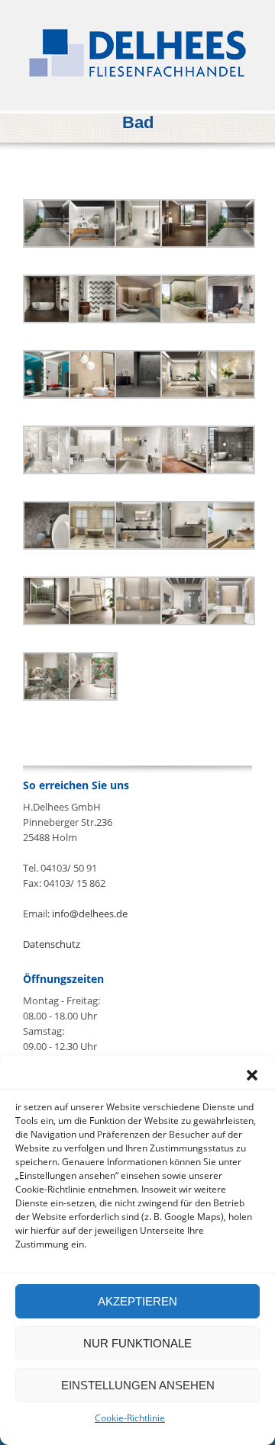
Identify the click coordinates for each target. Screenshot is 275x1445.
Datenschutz (51, 944)
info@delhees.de (90, 913)
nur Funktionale (137, 1343)
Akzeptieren (137, 1301)
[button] (252, 1075)
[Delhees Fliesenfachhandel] (137, 53)
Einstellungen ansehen (138, 1385)
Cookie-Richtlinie (130, 1417)
